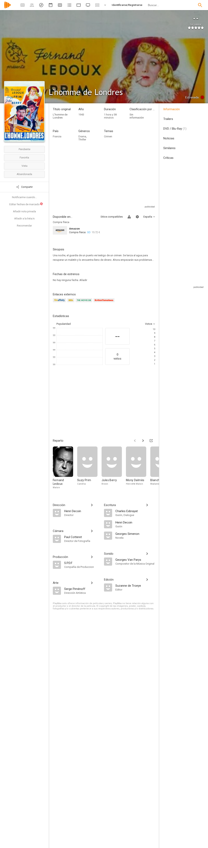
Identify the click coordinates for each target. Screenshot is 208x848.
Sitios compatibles (112, 216)
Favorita (24, 157)
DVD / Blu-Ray (174, 128)
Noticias (168, 138)
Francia (57, 136)
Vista (24, 165)
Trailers (168, 119)
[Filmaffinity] (60, 302)
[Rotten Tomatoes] (104, 302)
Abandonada (24, 174)
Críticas (168, 158)
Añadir (83, 280)
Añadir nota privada (24, 211)
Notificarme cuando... (24, 197)
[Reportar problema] (129, 217)
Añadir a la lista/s (24, 218)
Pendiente (24, 149)
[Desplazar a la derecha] (143, 441)
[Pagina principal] (7, 7)
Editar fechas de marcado (26, 204)
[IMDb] (71, 302)
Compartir (27, 186)
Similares (169, 148)
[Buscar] (200, 5)
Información (171, 109)
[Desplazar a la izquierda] (135, 441)
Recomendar (24, 225)
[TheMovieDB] (84, 302)
